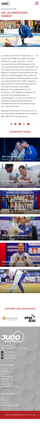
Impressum (4, 400)
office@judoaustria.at (11, 355)
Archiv (3, 398)
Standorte (4, 381)
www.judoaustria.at (10, 358)
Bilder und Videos (6, 376)
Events (3, 374)
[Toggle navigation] (36, 3)
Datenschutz (5, 402)
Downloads (4, 379)
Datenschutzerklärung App (9, 405)
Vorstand (4, 369)
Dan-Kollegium (6, 371)
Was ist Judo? (5, 384)
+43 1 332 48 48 (9, 352)
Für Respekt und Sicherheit (10, 386)
